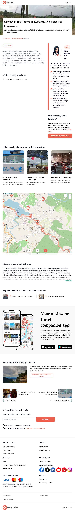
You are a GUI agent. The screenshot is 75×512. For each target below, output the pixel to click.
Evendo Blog (7, 450)
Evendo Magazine (8, 453)
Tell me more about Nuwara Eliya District (41, 375)
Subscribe (45, 419)
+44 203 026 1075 (45, 461)
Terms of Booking (8, 499)
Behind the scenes (44, 450)
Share (9, 45)
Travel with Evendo (8, 446)
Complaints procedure (46, 483)
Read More (68, 280)
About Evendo (43, 446)
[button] (37, 222)
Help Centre (43, 479)
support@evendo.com (46, 465)
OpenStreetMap (8, 193)
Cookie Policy (29, 428)
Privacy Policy (40, 428)
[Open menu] (71, 2)
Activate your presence (60, 136)
